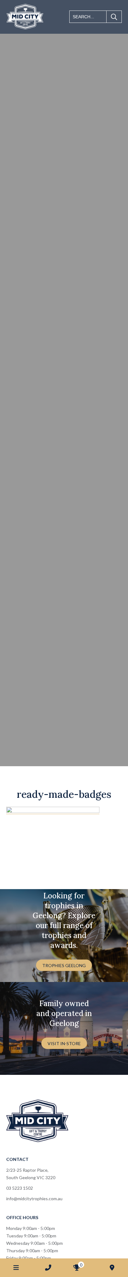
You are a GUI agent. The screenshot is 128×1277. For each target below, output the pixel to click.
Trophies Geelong (64, 965)
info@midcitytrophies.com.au (34, 1198)
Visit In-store (64, 1043)
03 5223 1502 (19, 1188)
